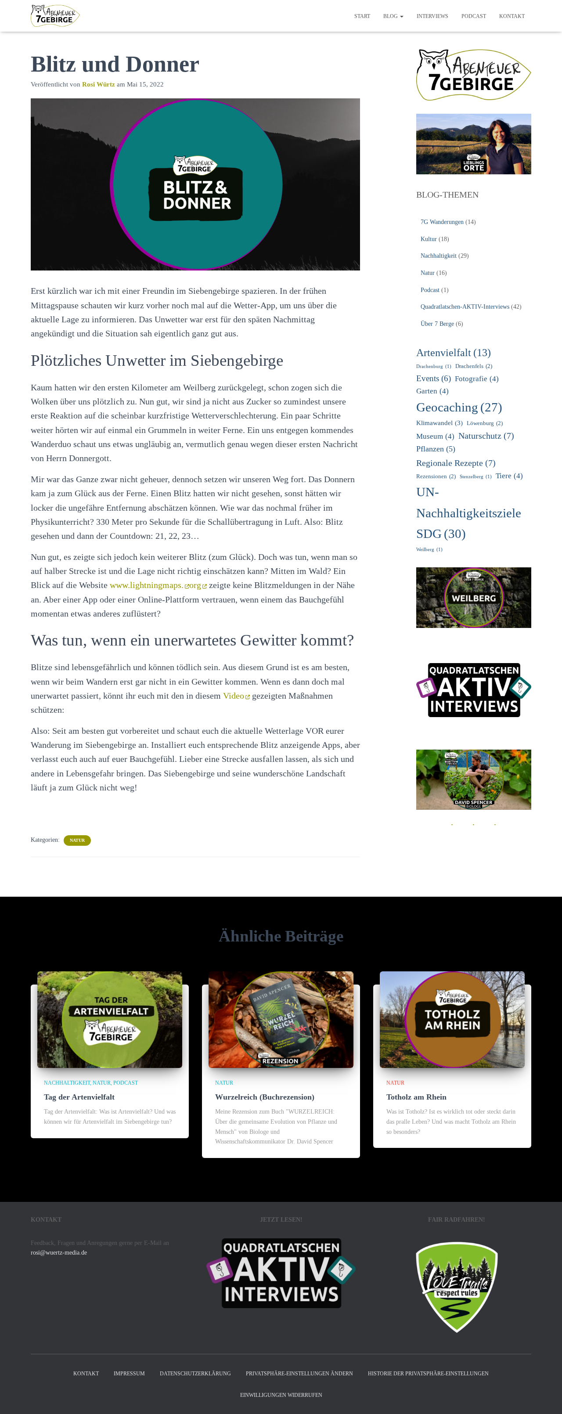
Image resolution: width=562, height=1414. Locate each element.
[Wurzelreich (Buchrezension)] (281, 1019)
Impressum (129, 1374)
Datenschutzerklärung (195, 1374)
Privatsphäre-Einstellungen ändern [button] (299, 1374)
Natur (77, 840)
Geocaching (459, 407)
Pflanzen (435, 448)
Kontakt (512, 16)
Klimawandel (439, 422)
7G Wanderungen (442, 222)
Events (433, 378)
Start (362, 16)
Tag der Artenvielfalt (79, 1097)
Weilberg (429, 549)
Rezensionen (436, 476)
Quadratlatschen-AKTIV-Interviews (465, 306)
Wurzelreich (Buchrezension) (264, 1097)
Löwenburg (485, 423)
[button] (401, 16)
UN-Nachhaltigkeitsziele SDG (468, 513)
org (195, 585)
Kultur (429, 239)
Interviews (432, 16)
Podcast (473, 16)
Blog (391, 16)
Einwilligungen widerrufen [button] (281, 1395)
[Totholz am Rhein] (452, 1019)
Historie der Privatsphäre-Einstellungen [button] (428, 1374)
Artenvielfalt (453, 352)
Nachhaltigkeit (439, 255)
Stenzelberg (476, 476)
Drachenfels (473, 366)
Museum (435, 436)
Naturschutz (486, 435)
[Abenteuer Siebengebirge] (55, 16)
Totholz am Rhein (416, 1097)
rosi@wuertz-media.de (59, 1252)
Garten (432, 391)
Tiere (509, 476)
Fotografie (477, 379)
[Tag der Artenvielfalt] (109, 1019)
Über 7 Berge (437, 324)
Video (233, 695)
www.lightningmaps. (147, 585)
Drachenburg (433, 366)
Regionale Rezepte (456, 463)
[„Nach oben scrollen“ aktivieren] (544, 1396)
